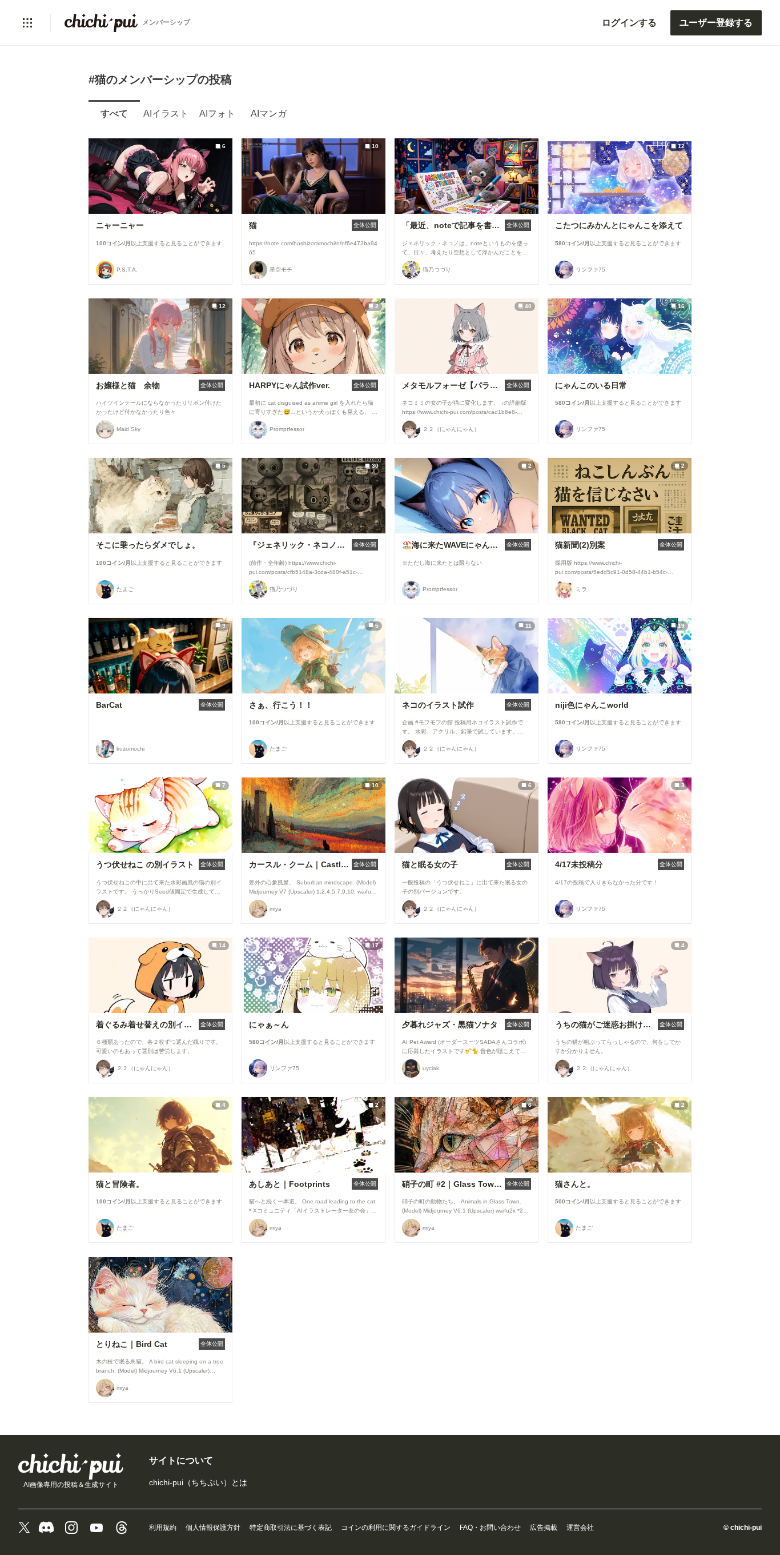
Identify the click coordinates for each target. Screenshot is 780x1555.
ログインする (629, 22)
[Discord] (46, 1527)
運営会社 (580, 1528)
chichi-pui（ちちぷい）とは (198, 1482)
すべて (114, 113)
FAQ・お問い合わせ (490, 1528)
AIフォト (217, 113)
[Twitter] (24, 1527)
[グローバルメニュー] (27, 23)
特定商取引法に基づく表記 (291, 1528)
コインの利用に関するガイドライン (396, 1528)
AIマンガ (269, 113)
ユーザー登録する (716, 22)
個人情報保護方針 (213, 1528)
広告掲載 (543, 1528)
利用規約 (162, 1528)
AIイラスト (165, 113)
